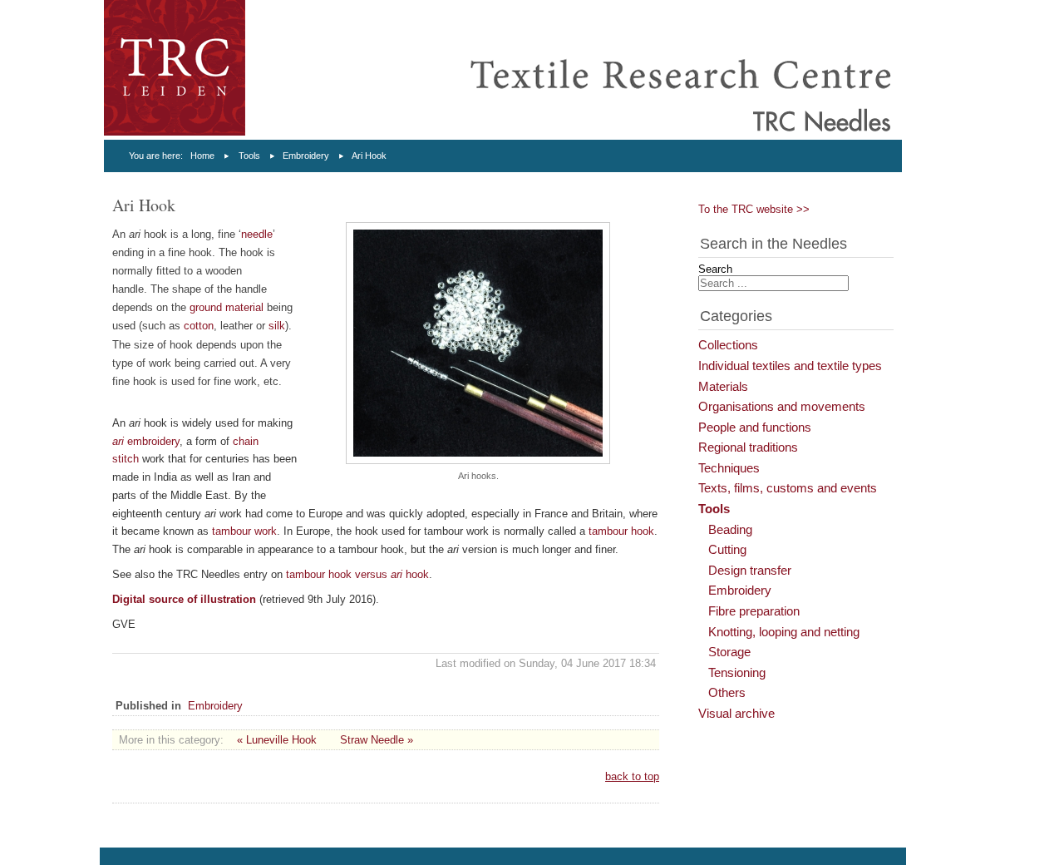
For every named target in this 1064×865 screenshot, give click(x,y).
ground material (227, 307)
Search (715, 269)
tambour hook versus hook (357, 574)
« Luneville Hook (277, 740)
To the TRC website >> (754, 209)
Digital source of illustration (184, 599)
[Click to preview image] (478, 460)
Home (202, 156)
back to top (632, 776)
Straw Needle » (376, 740)
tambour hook (621, 531)
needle (257, 234)
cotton (199, 325)
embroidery (146, 441)
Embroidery (306, 156)
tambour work (244, 531)
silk (276, 325)
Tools (249, 156)
